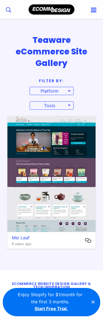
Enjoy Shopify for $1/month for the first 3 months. (50, 301)
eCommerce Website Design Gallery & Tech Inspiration (51, 285)
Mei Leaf (21, 237)
